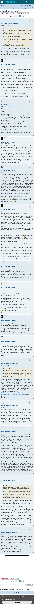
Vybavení (3, 403)
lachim (4, 100)
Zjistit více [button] (12, 599)
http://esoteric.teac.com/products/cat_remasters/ (12, 394)
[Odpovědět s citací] (29, 20)
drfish (5, 165)
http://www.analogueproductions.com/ (10, 392)
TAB (1, 426)
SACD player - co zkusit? (9, 11)
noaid (5, 59)
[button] (16, 16)
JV (1, 401)
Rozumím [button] (17, 602)
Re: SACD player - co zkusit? (10, 23)
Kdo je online (4, 588)
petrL (2, 18)
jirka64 (2, 359)
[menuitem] (4, 6)
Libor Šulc (3, 261)
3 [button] (21, 16)
